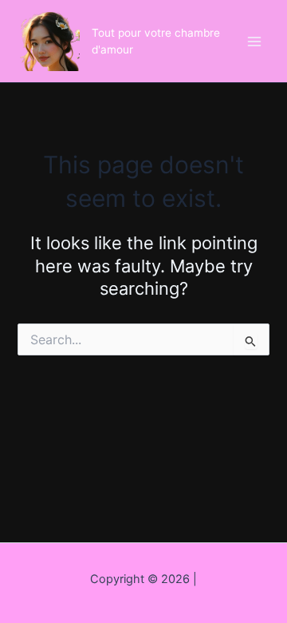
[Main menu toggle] (254, 41)
